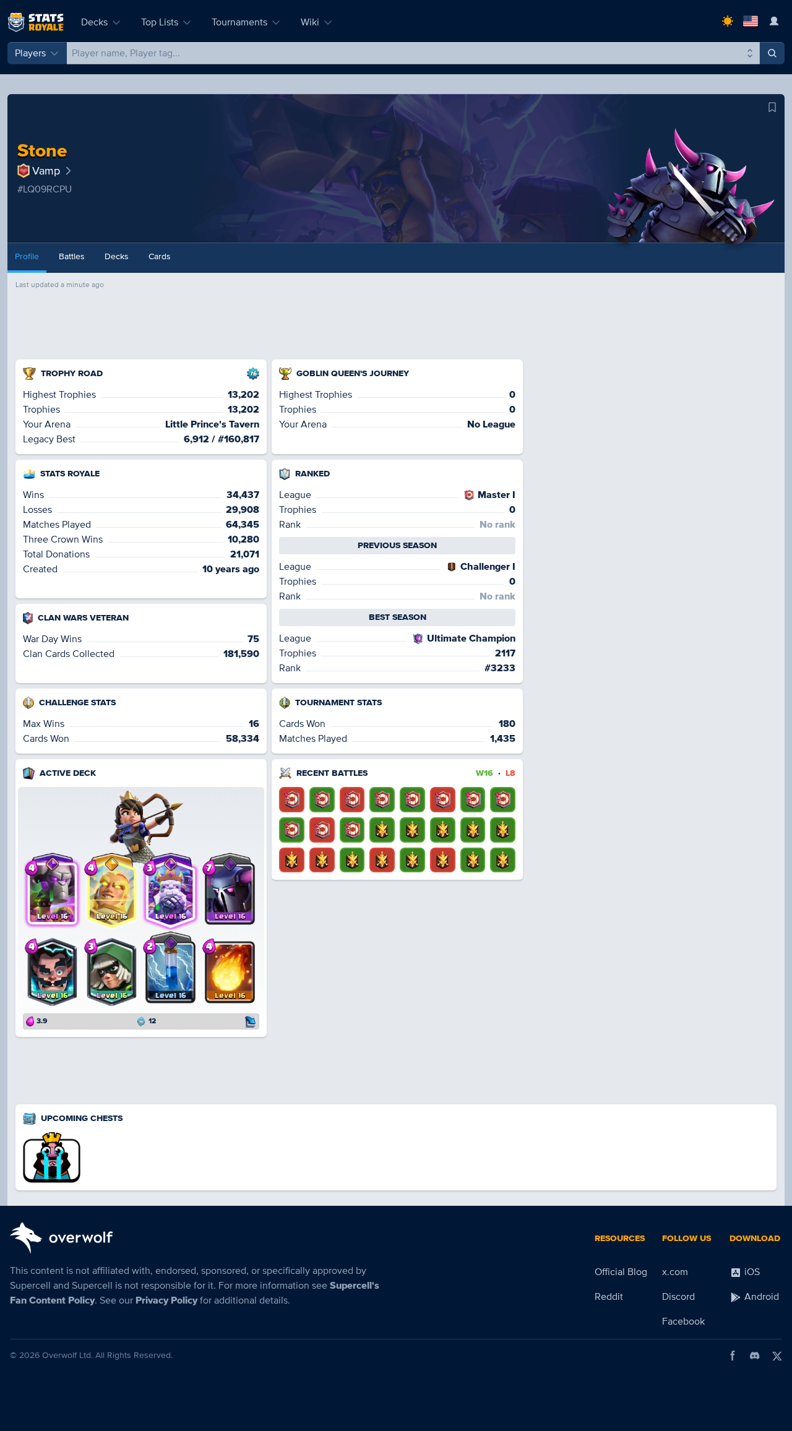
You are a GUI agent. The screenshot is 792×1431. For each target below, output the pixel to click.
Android (760, 1297)
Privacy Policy (166, 1300)
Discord (678, 1297)
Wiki (310, 22)
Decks (94, 22)
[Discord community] (755, 1355)
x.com (675, 1272)
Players (30, 53)
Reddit (609, 1297)
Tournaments (239, 22)
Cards (159, 256)
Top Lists (159, 22)
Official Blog (621, 1272)
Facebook (683, 1321)
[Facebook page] (733, 1355)
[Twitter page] (777, 1355)
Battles (72, 256)
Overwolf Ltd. (67, 1355)
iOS (751, 1272)
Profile (27, 256)
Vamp (46, 171)
